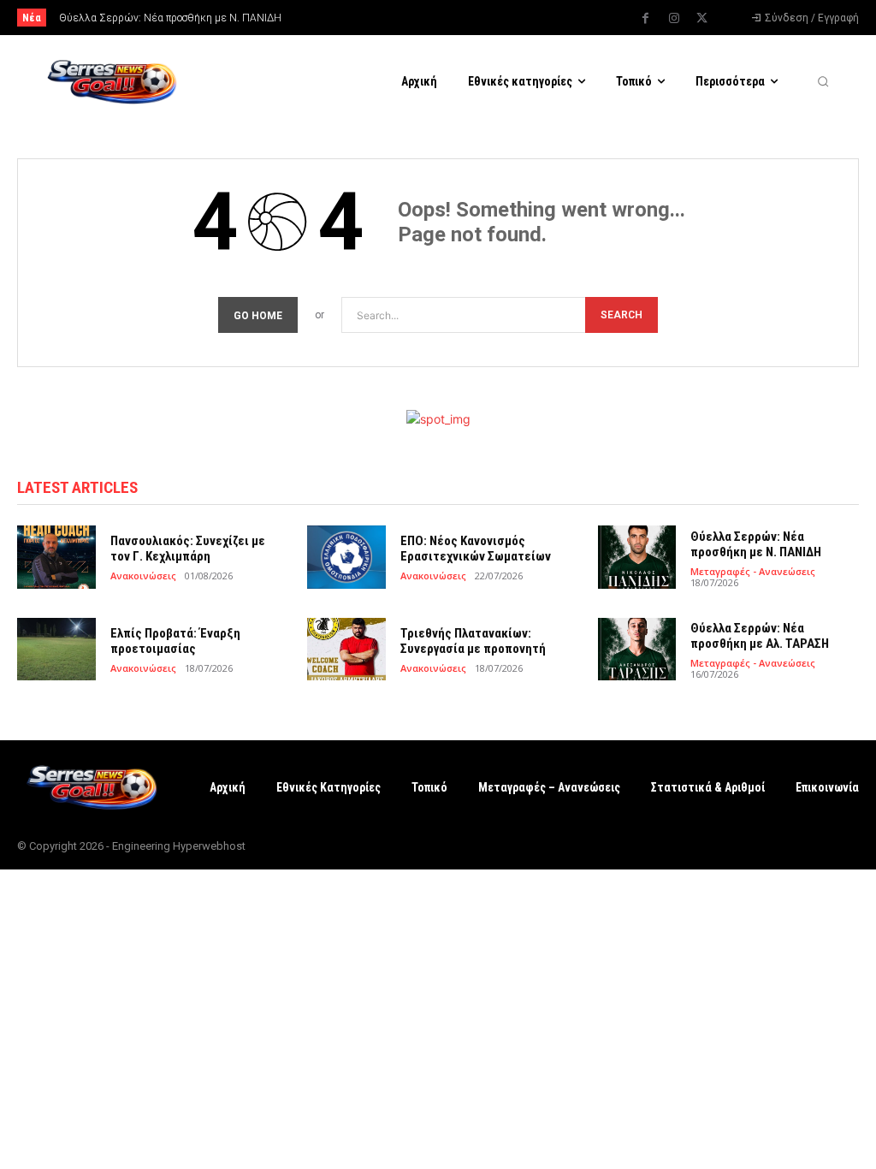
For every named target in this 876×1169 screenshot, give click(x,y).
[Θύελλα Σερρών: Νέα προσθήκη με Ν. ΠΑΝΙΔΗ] (637, 556)
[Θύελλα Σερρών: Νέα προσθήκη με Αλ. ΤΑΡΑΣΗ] (637, 649)
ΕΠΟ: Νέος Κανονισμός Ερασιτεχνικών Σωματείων (475, 548)
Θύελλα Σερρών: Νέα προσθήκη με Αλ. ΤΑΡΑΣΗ (759, 635)
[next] (483, 17)
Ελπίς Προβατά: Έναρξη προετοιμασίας (175, 641)
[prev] (455, 17)
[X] (702, 19)
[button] (823, 81)
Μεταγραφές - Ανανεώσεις (752, 571)
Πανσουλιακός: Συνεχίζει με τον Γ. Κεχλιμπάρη (187, 548)
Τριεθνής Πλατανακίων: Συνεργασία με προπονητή (473, 641)
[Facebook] (646, 19)
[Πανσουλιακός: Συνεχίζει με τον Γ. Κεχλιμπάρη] (56, 556)
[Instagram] (674, 19)
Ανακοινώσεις (143, 575)
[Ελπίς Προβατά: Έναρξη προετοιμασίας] (56, 649)
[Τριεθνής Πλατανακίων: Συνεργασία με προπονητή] (346, 649)
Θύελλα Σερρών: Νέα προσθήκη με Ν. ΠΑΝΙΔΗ (170, 18)
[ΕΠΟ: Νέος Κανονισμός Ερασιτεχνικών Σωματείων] (346, 556)
